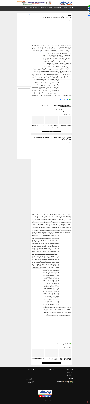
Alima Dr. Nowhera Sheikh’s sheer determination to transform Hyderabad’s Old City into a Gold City (52, 126)
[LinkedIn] (89, 11)
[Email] (89, 13)
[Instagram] (43, 396)
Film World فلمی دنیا (49, 7)
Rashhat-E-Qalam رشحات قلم (42, 7)
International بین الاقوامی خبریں (57, 7)
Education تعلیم (25, 7)
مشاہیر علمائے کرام (71, 9)
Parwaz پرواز (30, 7)
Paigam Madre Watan (68, 18)
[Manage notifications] (88, 402)
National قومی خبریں (64, 7)
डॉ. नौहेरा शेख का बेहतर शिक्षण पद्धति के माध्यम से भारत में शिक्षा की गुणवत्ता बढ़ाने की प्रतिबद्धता (62, 106)
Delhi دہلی (69, 7)
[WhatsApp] (89, 6)
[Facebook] (49, 396)
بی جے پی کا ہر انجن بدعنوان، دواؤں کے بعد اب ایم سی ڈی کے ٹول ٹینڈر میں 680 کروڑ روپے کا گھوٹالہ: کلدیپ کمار (52, 359)
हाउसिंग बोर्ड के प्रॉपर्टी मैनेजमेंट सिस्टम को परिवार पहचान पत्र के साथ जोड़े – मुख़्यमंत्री (65, 359)
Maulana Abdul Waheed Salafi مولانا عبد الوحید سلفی (62, 9)
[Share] (89, 15)
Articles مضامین (35, 7)
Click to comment (51, 131)
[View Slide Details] (34, 3)
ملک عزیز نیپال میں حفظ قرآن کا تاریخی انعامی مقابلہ (45, 105)
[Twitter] (46, 396)
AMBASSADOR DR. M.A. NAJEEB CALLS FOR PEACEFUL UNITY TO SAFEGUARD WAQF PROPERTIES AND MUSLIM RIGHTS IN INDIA (65, 127)
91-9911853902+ (28, 379)
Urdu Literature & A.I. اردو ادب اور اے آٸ (49, 9)
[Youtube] (40, 396)
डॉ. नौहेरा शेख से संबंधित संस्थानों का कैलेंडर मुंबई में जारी (38, 126)
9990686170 (32, 379)
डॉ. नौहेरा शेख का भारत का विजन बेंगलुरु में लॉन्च (38, 358)
